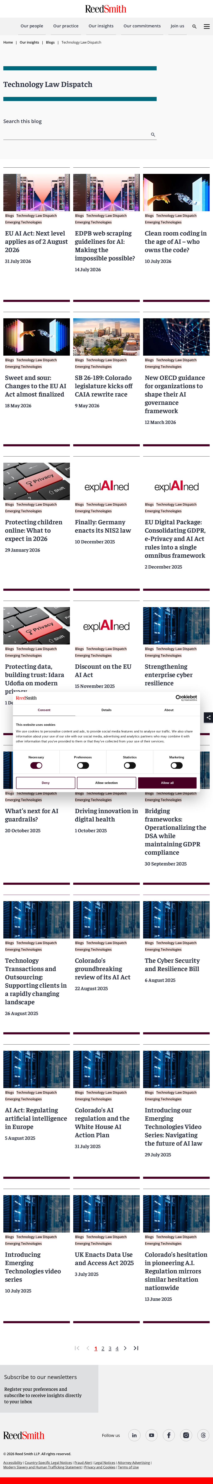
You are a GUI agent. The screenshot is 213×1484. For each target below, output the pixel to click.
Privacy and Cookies (99, 1467)
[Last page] (136, 1348)
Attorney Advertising (134, 1462)
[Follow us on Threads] (203, 1435)
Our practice (66, 26)
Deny (45, 783)
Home (8, 42)
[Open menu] (207, 26)
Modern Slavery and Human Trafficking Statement (42, 1467)
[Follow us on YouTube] (152, 1435)
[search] (153, 134)
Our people (32, 26)
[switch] (83, 765)
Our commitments (142, 26)
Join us (177, 26)
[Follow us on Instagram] (186, 1435)
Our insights (101, 26)
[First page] (77, 1348)
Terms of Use (128, 1467)
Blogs (50, 42)
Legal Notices (104, 1462)
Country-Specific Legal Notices (48, 1462)
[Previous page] (87, 1348)
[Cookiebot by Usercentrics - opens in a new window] (179, 698)
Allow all (167, 783)
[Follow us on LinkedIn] (134, 1435)
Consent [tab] (44, 710)
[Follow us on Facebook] (169, 1435)
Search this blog (22, 121)
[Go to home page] (106, 9)
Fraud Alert (83, 1462)
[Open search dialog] (194, 26)
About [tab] (168, 710)
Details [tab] (107, 710)
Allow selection (106, 783)
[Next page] (125, 1348)
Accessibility (12, 1462)
